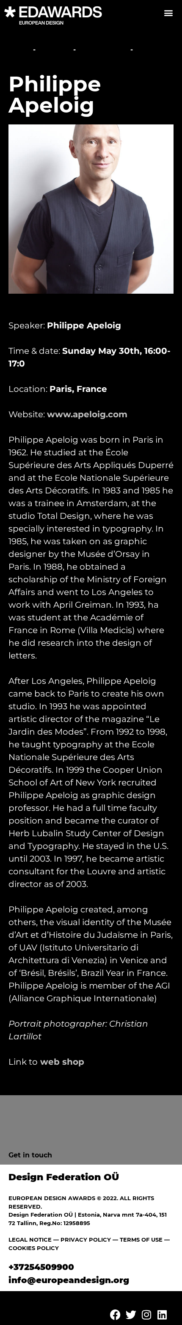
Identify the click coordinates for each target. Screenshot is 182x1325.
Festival (54, 50)
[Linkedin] (162, 1314)
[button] (168, 12)
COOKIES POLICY (33, 1248)
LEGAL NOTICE (30, 1239)
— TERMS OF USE (138, 1239)
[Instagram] (146, 1314)
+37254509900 (41, 1267)
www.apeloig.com (87, 414)
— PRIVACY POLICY (81, 1239)
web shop (62, 1062)
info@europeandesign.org (68, 1280)
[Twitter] (131, 1314)
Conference (103, 50)
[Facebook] (115, 1314)
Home (19, 50)
